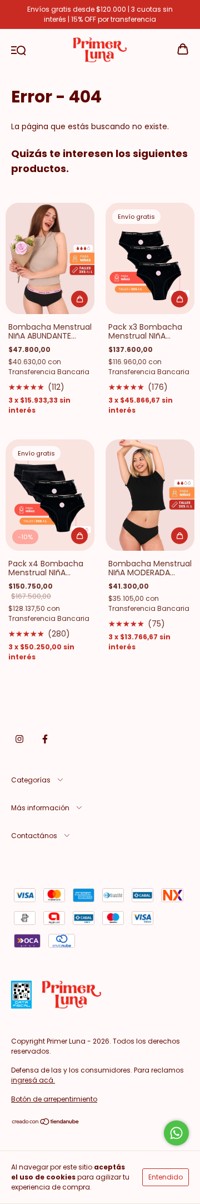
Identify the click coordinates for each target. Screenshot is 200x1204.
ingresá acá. (33, 1080)
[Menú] (18, 49)
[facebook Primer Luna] (45, 739)
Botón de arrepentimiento (54, 1099)
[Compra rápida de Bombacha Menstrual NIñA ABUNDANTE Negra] (79, 299)
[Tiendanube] (46, 1123)
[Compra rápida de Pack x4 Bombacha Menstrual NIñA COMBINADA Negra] (79, 535)
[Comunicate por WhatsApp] (176, 1133)
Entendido (165, 1177)
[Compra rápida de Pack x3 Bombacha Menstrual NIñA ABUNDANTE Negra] (179, 299)
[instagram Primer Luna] (19, 739)
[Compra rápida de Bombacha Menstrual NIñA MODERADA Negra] (179, 535)
